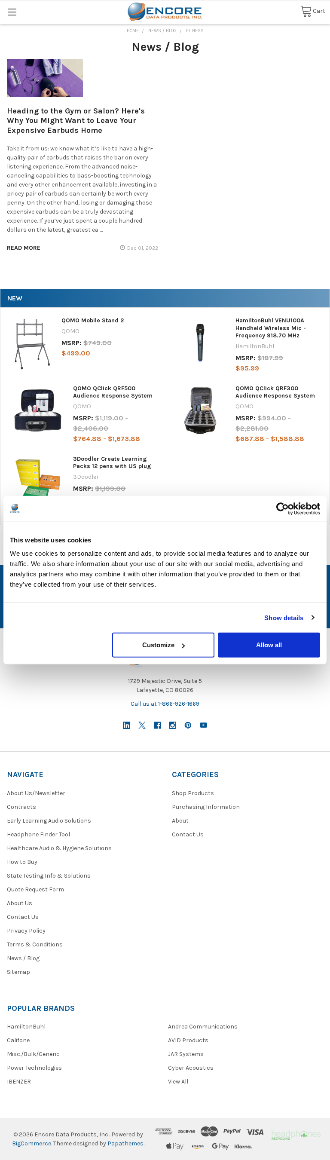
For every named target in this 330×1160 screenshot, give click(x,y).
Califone (18, 1040)
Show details (283, 617)
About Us (19, 903)
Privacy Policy (26, 930)
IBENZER (19, 1081)
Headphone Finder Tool (38, 834)
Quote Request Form (35, 889)
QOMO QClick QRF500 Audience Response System (113, 392)
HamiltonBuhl (26, 1026)
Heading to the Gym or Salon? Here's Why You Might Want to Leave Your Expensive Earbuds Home (76, 120)
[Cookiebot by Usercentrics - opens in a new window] (282, 508)
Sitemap (18, 972)
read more (23, 247)
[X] (142, 725)
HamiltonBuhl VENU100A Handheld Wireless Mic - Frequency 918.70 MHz (270, 328)
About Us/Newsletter (36, 793)
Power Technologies (34, 1067)
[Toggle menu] (12, 12)
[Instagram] (172, 725)
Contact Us (23, 917)
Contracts (21, 807)
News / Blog (23, 958)
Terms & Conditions (35, 944)
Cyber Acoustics (191, 1067)
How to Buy (22, 862)
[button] (296, 1134)
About (180, 820)
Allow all (269, 645)
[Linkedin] (126, 725)
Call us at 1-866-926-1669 (165, 703)
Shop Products (193, 793)
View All (178, 1081)
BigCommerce (31, 1143)
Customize (158, 645)
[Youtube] (203, 725)
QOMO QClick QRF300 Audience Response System (275, 392)
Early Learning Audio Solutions (49, 820)
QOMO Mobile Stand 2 (92, 320)
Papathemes (125, 1143)
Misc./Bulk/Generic (33, 1054)
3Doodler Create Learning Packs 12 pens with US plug (112, 462)
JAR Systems (186, 1054)
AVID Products (188, 1040)
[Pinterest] (188, 725)
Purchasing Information (206, 807)
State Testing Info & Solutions (49, 875)
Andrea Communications (203, 1026)
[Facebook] (157, 725)
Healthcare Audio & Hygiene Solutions (59, 848)
